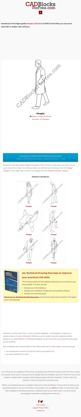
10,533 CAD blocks (24, 336)
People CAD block (34, 24)
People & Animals (44, 116)
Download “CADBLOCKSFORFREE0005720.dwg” (40, 157)
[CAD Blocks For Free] (40, 5)
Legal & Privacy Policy (40, 408)
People (34, 116)
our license (52, 385)
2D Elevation (44, 119)
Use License (56, 346)
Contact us (41, 411)
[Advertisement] (40, 44)
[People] (28, 204)
